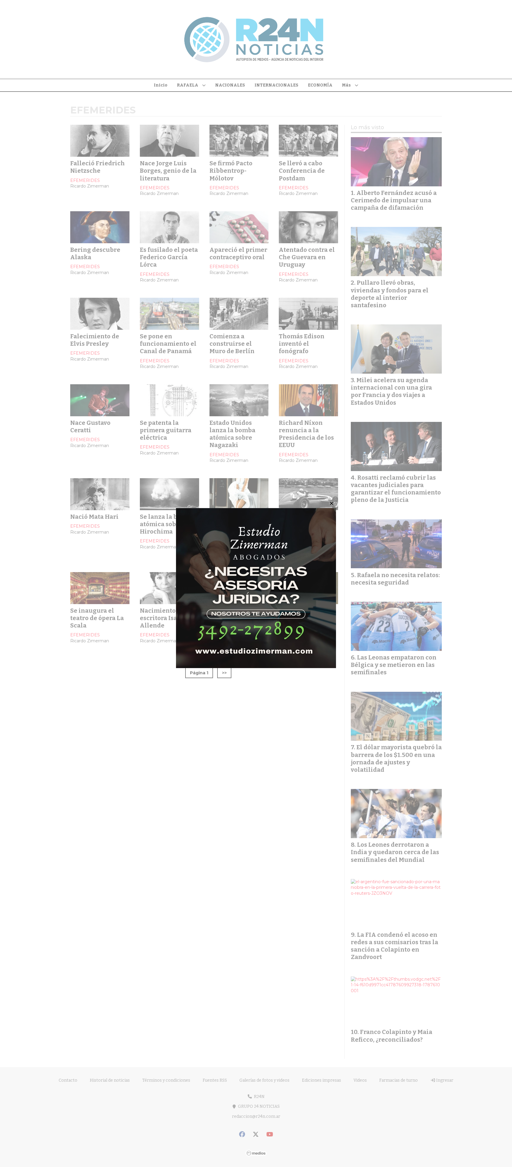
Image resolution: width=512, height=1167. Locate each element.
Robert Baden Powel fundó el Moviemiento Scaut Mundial (238, 622)
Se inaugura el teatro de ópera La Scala (97, 618)
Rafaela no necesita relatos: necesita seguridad (395, 579)
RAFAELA (187, 85)
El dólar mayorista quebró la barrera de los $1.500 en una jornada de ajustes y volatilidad (396, 758)
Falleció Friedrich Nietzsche (97, 167)
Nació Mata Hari (94, 516)
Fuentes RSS (215, 1080)
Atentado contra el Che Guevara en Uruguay (307, 257)
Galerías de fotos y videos (264, 1080)
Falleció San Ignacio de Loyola (305, 614)
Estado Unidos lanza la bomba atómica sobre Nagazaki (232, 434)
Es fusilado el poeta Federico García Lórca (169, 257)
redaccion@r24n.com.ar (256, 1116)
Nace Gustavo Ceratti (90, 426)
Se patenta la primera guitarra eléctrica (165, 430)
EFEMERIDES (85, 180)
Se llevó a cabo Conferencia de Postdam (302, 171)
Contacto (68, 1080)
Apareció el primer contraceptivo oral (238, 253)
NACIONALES (230, 85)
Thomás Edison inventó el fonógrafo (301, 344)
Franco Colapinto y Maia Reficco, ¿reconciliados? (391, 1035)
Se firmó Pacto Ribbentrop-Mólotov (230, 171)
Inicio (160, 85)
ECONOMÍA (320, 85)
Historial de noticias (110, 1080)
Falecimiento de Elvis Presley (94, 340)
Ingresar (444, 1080)
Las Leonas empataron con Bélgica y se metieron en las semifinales (393, 665)
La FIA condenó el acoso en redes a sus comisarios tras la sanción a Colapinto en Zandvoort (394, 946)
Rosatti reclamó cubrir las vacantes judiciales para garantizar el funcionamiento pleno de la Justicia (396, 489)
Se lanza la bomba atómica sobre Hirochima (167, 524)
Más (346, 85)
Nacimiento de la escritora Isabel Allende (165, 618)
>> (224, 672)
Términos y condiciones (166, 1080)
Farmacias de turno (398, 1080)
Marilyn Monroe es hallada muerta (237, 520)
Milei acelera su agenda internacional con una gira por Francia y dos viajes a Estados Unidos (391, 391)
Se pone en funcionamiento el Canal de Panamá (168, 344)
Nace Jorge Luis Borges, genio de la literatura (168, 171)
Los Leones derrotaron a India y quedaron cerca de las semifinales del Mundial (395, 852)
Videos (360, 1080)
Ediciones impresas (321, 1080)
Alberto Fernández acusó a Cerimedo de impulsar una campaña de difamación (394, 200)
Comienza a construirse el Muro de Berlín (232, 344)
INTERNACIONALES (276, 85)
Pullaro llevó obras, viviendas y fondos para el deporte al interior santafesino (389, 294)
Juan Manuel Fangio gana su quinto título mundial (301, 528)
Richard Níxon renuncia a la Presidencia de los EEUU (306, 434)
